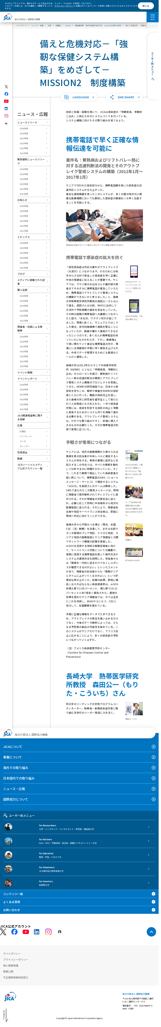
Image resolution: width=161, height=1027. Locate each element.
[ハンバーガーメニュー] (152, 15)
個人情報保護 (10, 965)
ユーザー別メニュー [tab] (22, 815)
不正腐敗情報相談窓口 (15, 977)
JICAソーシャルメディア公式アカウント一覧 (29, 466)
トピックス (23, 237)
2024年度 (24, 138)
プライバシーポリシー (64, 5)
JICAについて (12, 746)
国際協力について (15, 799)
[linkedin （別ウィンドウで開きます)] (37, 931)
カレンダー (25, 446)
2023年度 (24, 143)
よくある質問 (11, 902)
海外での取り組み (15, 767)
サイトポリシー (12, 953)
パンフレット (26, 436)
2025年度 (24, 133)
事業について (12, 757)
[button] (79, 97)
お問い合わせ (11, 910)
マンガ (23, 441)
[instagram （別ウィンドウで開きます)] (48, 932)
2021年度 (24, 153)
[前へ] (150, 25)
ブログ (21, 274)
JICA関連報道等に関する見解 (30, 417)
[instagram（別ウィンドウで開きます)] (6, 116)
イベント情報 (24, 372)
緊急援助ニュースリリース (31, 161)
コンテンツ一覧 (13, 894)
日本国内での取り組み (19, 778)
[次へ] (155, 25)
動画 (19, 458)
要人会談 (22, 290)
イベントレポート (27, 378)
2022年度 (24, 148)
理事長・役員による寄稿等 (29, 328)
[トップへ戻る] (151, 932)
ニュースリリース (27, 122)
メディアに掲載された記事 (31, 282)
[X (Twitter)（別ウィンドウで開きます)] (6, 86)
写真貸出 (22, 452)
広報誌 (23, 431)
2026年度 (24, 128)
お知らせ (22, 200)
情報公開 (8, 971)
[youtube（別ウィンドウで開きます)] (6, 101)
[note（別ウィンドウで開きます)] (6, 124)
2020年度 (24, 366)
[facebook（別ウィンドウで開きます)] (6, 94)
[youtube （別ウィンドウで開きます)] (26, 932)
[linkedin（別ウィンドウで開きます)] (6, 108)
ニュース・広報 (14, 788)
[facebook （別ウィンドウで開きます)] (14, 932)
